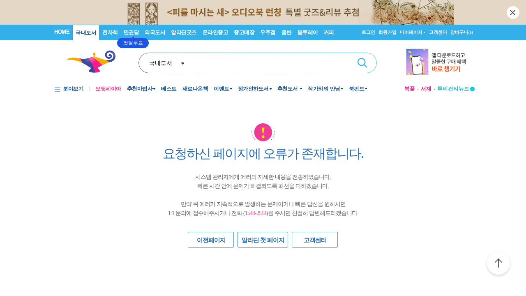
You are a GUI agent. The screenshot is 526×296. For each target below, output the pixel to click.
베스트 (169, 89)
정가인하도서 (253, 89)
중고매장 (244, 32)
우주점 (268, 32)
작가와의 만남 (324, 89)
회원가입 (387, 32)
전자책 (110, 32)
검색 (362, 63)
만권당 (131, 32)
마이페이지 (411, 32)
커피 (329, 32)
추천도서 (288, 89)
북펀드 (357, 89)
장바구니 (461, 32)
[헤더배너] (440, 62)
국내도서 (86, 33)
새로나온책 (195, 89)
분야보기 (73, 89)
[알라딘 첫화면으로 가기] (94, 61)
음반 (286, 32)
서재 (426, 89)
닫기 (513, 12)
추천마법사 (140, 89)
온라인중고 (215, 32)
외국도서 (155, 32)
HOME (61, 32)
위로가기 (498, 264)
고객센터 (438, 32)
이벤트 (221, 89)
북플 (409, 89)
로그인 (368, 32)
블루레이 (308, 32)
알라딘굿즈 (184, 32)
